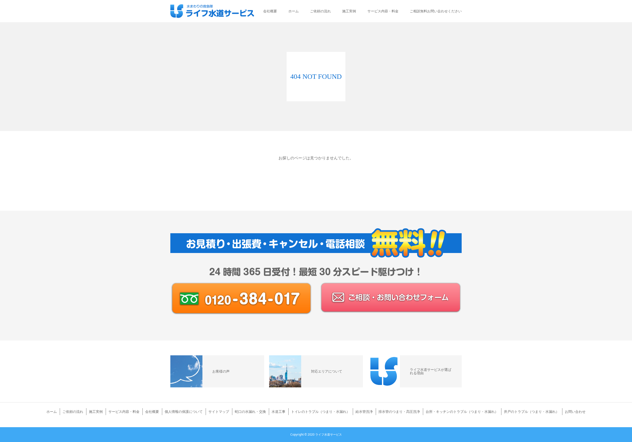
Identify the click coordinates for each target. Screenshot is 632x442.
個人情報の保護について (184, 411)
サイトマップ (218, 411)
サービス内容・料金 (382, 11)
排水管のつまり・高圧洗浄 (399, 411)
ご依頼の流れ (320, 11)
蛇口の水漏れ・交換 (250, 411)
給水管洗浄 (364, 411)
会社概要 (270, 11)
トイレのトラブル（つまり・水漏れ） (320, 411)
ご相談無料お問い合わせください (436, 11)
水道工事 (278, 411)
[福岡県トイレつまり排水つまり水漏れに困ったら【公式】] (212, 11)
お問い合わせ (575, 411)
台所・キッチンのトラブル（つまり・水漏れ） (462, 411)
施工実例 (349, 11)
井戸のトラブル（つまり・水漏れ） (531, 411)
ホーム (293, 11)
